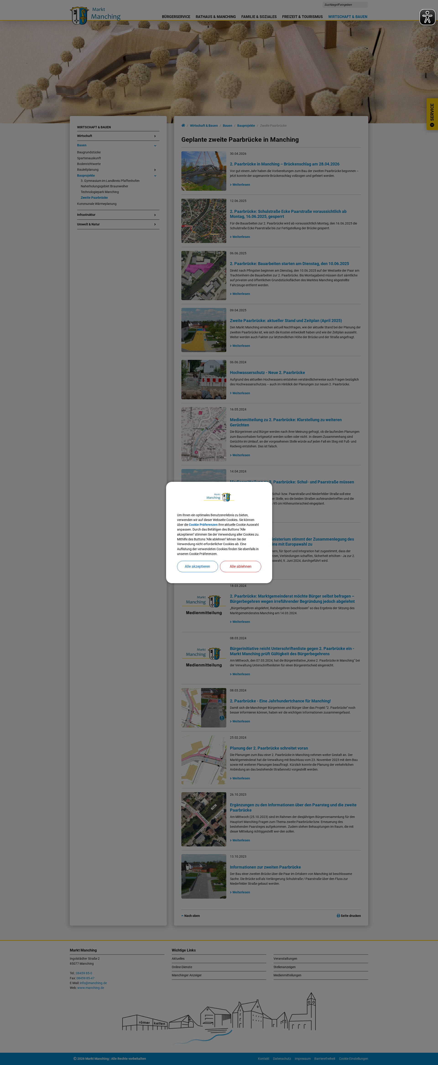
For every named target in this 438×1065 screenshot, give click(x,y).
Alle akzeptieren (197, 566)
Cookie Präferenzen (203, 524)
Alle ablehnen (240, 566)
